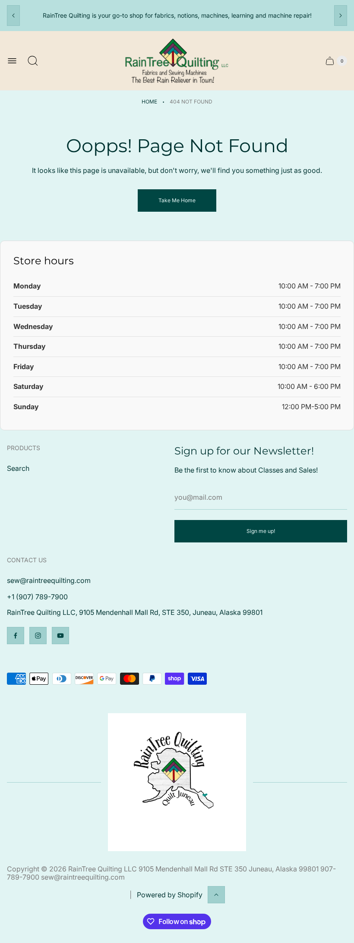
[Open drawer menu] (12, 60)
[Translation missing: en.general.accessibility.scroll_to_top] (216, 894)
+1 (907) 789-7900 (37, 596)
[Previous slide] (13, 15)
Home (149, 101)
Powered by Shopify (169, 894)
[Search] (32, 60)
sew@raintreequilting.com (49, 580)
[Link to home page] (177, 782)
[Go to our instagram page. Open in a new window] (38, 635)
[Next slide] (340, 15)
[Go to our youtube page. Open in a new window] (60, 635)
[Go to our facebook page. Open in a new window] (15, 635)
